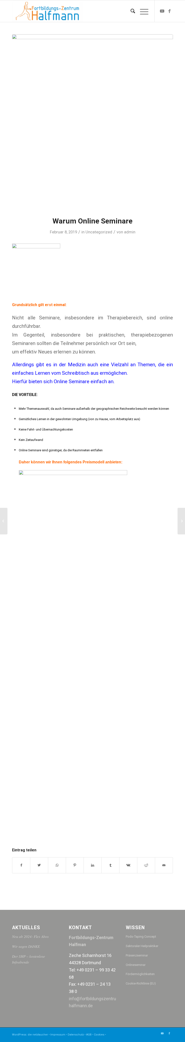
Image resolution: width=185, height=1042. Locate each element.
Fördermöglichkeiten (140, 974)
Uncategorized (99, 232)
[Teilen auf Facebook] (21, 865)
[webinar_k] (92, 122)
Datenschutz (76, 1034)
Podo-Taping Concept (141, 936)
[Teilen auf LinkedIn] (92, 865)
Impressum (57, 1034)
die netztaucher (38, 1034)
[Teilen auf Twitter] (39, 865)
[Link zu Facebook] (169, 11)
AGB (89, 1034)
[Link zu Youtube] (162, 11)
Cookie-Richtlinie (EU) (141, 983)
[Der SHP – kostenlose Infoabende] (181, 521)
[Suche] (130, 11)
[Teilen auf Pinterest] (75, 865)
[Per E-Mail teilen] (164, 865)
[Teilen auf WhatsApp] (57, 865)
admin (129, 232)
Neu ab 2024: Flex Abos (30, 936)
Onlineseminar (135, 965)
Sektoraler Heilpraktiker (142, 946)
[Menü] (141, 11)
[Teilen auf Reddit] (146, 865)
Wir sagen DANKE (26, 946)
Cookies (99, 1034)
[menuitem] (130, 11)
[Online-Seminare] (3, 521)
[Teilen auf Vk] (128, 865)
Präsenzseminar (137, 955)
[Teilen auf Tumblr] (110, 865)
